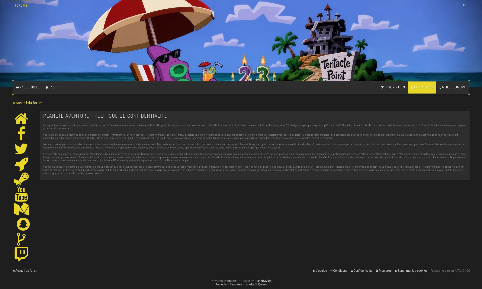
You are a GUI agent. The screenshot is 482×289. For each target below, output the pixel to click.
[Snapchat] (23, 224)
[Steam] (21, 178)
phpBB (231, 281)
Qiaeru (262, 284)
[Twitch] (21, 254)
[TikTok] (21, 239)
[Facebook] (21, 133)
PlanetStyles (263, 281)
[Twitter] (21, 148)
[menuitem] (50, 87)
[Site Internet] (21, 118)
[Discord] (21, 163)
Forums (21, 5)
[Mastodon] (21, 209)
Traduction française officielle (235, 284)
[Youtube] (21, 194)
